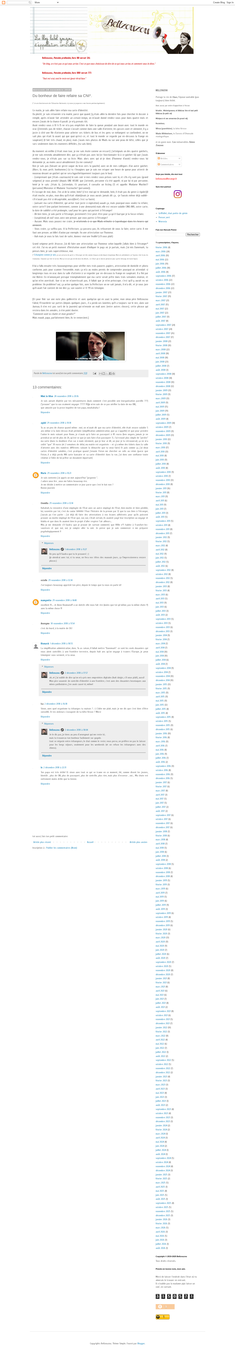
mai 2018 (160, 847)
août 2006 (160, 272)
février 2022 (161, 1031)
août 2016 (160, 762)
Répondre (45, 412)
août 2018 (160, 860)
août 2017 (160, 811)
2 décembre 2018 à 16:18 (56, 703)
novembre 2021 (163, 1019)
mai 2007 (160, 308)
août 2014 (160, 664)
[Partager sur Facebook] (110, 373)
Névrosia (163, 221)
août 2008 (160, 370)
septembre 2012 (163, 570)
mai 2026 (160, 1235)
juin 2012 (160, 557)
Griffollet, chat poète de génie (173, 213)
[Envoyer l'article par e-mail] (94, 373)
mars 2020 (160, 937)
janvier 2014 (161, 635)
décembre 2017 (163, 827)
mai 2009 (160, 406)
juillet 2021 (161, 1003)
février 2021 (161, 982)
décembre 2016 (163, 778)
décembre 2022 (163, 1072)
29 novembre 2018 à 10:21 (59, 473)
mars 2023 (160, 1084)
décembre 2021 (163, 1023)
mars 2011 (160, 496)
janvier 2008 (162, 341)
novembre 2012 (163, 578)
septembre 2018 (163, 864)
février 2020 (161, 933)
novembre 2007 (163, 333)
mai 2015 (160, 700)
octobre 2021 (162, 1015)
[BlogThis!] (103, 373)
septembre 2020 (163, 962)
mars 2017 (160, 790)
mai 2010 (160, 455)
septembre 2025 (163, 1203)
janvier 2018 (161, 831)
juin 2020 (160, 949)
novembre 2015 (163, 725)
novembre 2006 (163, 284)
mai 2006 (160, 259)
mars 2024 (160, 1133)
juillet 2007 (161, 316)
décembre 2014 (163, 680)
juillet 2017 (161, 807)
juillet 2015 (161, 708)
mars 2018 (160, 839)
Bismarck (45, 643)
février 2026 (161, 1223)
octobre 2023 (162, 1113)
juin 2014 (160, 655)
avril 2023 (160, 1088)
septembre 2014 (163, 668)
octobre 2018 (162, 868)
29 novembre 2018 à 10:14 (59, 422)
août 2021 (160, 1007)
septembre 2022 (163, 1060)
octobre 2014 (162, 672)
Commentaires (167, 164)
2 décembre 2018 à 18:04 (76, 729)
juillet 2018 (161, 856)
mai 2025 (160, 1190)
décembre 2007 (163, 337)
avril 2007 (160, 304)
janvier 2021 (161, 978)
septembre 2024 (163, 1158)
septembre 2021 (163, 1011)
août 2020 (160, 958)
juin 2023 (160, 1097)
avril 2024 (160, 1137)
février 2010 (161, 443)
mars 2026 (160, 1227)
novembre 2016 (163, 774)
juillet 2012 (161, 561)
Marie (43, 473)
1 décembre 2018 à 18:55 (61, 643)
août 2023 (160, 1105)
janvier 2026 (161, 1219)
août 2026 (160, 1248)
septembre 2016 (163, 766)
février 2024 (161, 1129)
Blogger (141, 1343)
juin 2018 (160, 851)
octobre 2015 (162, 721)
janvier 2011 (161, 488)
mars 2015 (160, 692)
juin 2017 (160, 802)
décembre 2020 (163, 974)
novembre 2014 (163, 676)
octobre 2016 (162, 770)
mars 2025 (160, 1182)
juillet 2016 (161, 757)
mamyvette (46, 600)
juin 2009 (160, 410)
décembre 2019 (163, 925)
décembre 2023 (163, 1121)
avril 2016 (160, 745)
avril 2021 (160, 990)
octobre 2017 (162, 819)
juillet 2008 (161, 365)
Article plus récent (42, 842)
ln (41, 767)
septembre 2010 (163, 472)
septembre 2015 (163, 717)
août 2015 (160, 713)
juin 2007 (160, 312)
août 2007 (160, 320)
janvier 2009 (162, 390)
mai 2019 (160, 896)
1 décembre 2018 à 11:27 (76, 549)
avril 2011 (160, 500)
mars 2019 (160, 888)
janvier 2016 (161, 733)
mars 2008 (161, 349)
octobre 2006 (162, 280)
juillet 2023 (161, 1101)
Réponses (49, 543)
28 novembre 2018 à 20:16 (66, 396)
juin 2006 (160, 263)
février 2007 (161, 296)
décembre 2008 (163, 386)
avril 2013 (160, 598)
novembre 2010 (163, 480)
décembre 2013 (163, 631)
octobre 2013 (162, 623)
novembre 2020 (163, 970)
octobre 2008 (162, 378)
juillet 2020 (161, 954)
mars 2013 (160, 594)
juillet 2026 (161, 1243)
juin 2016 (160, 753)
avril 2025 (160, 1186)
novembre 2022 (163, 1068)
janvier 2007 (161, 292)
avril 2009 (160, 402)
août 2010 (160, 468)
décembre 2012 (163, 582)
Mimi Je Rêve (47, 396)
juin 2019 (160, 900)
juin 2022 (160, 1047)
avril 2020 (160, 941)
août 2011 (160, 516)
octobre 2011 (161, 525)
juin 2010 (160, 459)
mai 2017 (160, 798)
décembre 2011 (162, 533)
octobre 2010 (162, 476)
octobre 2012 (162, 574)
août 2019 (160, 909)
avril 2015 (160, 696)
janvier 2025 (161, 1174)
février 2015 (161, 688)
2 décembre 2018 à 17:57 (76, 672)
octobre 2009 (162, 427)
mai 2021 (160, 994)
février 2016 (161, 737)
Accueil (90, 842)
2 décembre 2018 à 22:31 (55, 767)
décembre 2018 (163, 876)
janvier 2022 (161, 1027)
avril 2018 (160, 843)
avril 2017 (160, 794)
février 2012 (161, 541)
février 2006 (161, 247)
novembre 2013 (163, 627)
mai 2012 (160, 553)
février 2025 (161, 1178)
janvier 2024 (161, 1125)
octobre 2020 (162, 966)
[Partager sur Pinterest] (113, 373)
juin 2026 (160, 1239)
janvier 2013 (161, 586)
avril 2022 (160, 1039)
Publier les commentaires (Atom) (61, 847)
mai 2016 (160, 749)
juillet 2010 (161, 463)
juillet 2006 (161, 267)
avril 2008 (160, 353)
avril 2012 (160, 549)
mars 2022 (160, 1035)
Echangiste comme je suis (45, 255)
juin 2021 (160, 998)
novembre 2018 (163, 872)
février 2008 (161, 345)
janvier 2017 (161, 782)
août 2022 (160, 1056)
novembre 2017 (163, 823)
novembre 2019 (163, 921)
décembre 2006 (163, 288)
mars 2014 (160, 643)
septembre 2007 (163, 325)
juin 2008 (160, 361)
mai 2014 (160, 651)
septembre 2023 (163, 1109)
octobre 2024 (162, 1162)
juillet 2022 (161, 1052)
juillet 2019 (161, 905)
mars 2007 (160, 300)
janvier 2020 (161, 929)
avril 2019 (160, 892)
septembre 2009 (163, 423)
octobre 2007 (162, 329)
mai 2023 (160, 1092)
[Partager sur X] (107, 373)
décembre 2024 (163, 1170)
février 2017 (161, 786)
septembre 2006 (163, 275)
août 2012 (160, 566)
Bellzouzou (54, 549)
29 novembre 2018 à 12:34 (60, 580)
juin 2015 (160, 704)
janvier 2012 (161, 537)
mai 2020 (160, 945)
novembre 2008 (163, 382)
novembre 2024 (163, 1166)
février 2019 (161, 884)
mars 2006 (161, 251)
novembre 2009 (163, 431)
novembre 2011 (162, 529)
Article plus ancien (138, 842)
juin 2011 (159, 508)
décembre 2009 (163, 435)
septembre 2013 (163, 619)
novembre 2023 (163, 1117)
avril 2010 (160, 451)
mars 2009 (161, 398)
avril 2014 (160, 647)
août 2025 (160, 1199)
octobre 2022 (162, 1064)
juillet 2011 (160, 512)
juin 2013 (160, 606)
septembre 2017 (163, 815)
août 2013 (160, 614)
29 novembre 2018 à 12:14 (61, 503)
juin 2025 (160, 1195)
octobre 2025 (162, 1207)
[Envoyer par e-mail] (100, 373)
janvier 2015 (161, 684)
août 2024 (160, 1154)
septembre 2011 (163, 521)
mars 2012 (160, 545)
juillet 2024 (161, 1150)
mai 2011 (159, 504)
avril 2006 (160, 255)
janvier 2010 (161, 439)
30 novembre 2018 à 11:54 (62, 623)
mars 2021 (160, 986)
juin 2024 (160, 1145)
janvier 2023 (161, 1076)
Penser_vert (164, 217)
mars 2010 (160, 447)
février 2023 (161, 1080)
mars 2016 (160, 741)
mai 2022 (160, 1043)
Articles (164, 158)
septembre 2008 (163, 373)
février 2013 (161, 590)
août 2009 (160, 418)
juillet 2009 (161, 414)
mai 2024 (160, 1141)
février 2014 (161, 639)
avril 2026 (160, 1231)
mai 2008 (160, 357)
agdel (43, 422)
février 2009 (161, 394)
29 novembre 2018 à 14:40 (64, 600)
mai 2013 (160, 602)
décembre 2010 (163, 484)
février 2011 (161, 492)
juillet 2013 (161, 610)
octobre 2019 (162, 917)
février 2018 (161, 835)
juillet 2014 (161, 659)
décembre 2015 (163, 729)
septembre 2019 (163, 913)
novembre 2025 (163, 1211)
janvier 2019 (161, 880)
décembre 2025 (163, 1215)
